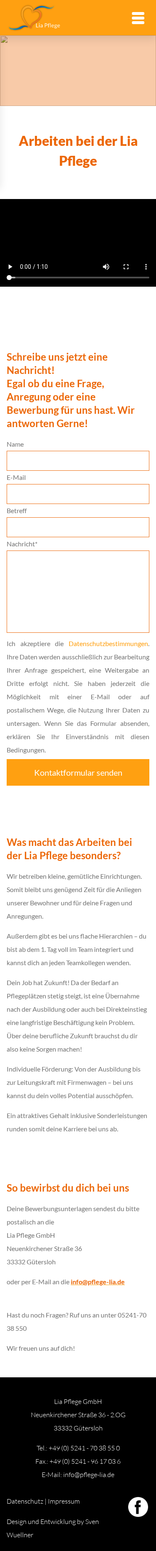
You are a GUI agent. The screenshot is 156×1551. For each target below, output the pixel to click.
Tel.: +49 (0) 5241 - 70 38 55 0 (78, 1448)
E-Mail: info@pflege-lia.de (78, 1474)
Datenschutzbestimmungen (108, 643)
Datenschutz (25, 1501)
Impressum (64, 1501)
